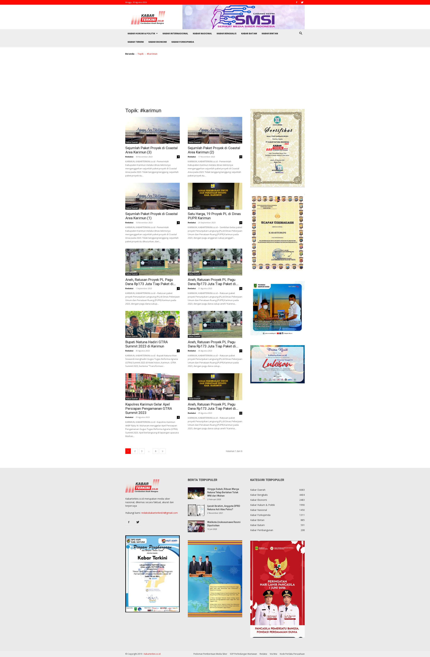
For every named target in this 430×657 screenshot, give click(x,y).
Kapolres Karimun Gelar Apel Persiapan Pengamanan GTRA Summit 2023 (148, 408)
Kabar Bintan (270, 33)
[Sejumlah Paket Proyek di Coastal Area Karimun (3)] (152, 130)
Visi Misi (273, 653)
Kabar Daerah (132, 142)
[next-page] (162, 451)
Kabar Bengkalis (226, 33)
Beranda (129, 53)
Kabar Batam (249, 33)
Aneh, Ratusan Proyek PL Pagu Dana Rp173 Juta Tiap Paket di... (150, 282)
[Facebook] (296, 2)
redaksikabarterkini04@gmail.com (159, 512)
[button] (301, 33)
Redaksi (129, 156)
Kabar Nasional (202, 33)
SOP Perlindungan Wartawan (243, 653)
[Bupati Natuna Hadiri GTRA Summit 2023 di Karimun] (152, 324)
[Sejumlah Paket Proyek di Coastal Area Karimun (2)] (215, 130)
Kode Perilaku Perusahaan (292, 653)
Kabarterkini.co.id (152, 653)
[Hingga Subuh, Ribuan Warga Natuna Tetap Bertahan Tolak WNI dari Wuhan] (196, 493)
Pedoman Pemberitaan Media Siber (210, 653)
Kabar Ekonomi (157, 41)
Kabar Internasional (175, 33)
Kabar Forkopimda (182, 41)
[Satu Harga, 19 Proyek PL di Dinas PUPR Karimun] (215, 196)
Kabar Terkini (136, 41)
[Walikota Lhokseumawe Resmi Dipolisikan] (196, 526)
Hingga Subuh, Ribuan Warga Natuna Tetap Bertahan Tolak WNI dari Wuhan (223, 492)
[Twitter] (302, 2)
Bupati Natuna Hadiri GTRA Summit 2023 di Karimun (146, 344)
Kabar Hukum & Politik (141, 33)
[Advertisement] (215, 83)
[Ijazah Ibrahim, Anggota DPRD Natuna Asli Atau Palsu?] (196, 510)
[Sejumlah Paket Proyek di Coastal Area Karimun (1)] (152, 196)
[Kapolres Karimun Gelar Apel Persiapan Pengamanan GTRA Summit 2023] (152, 386)
